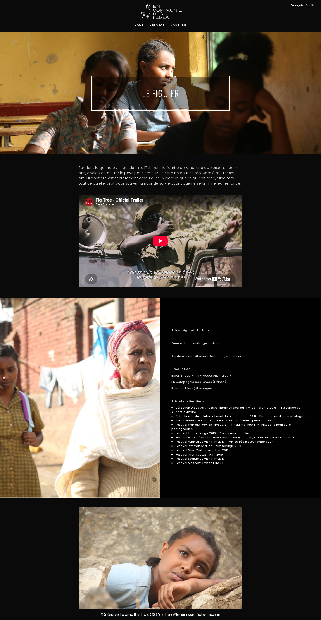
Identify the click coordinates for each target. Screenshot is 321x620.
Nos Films (178, 25)
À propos (157, 25)
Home (138, 25)
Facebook (201, 614)
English (311, 5)
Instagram (214, 614)
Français (297, 5)
